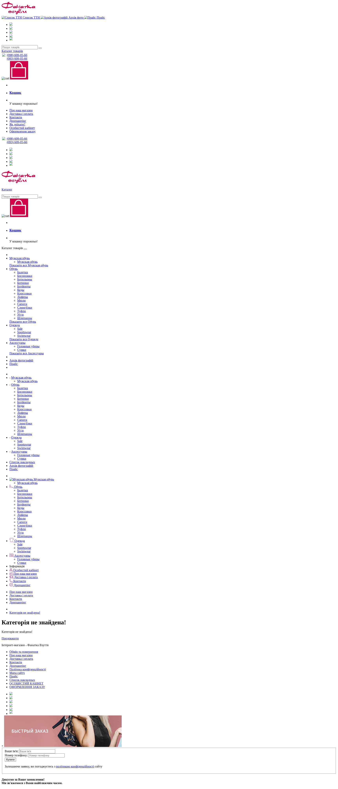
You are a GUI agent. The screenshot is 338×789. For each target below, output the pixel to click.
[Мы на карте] (11, 713)
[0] (169, 208)
